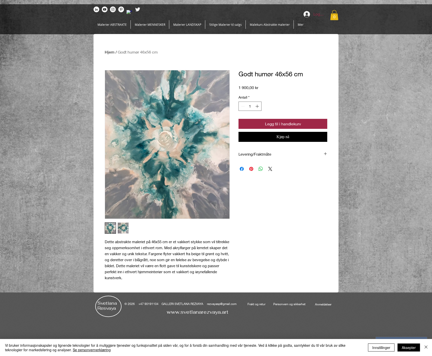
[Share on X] (270, 169)
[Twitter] (137, 9)
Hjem (109, 52)
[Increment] (257, 106)
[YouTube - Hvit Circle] (105, 9)
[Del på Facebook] (242, 169)
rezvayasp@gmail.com (221, 304)
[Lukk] (426, 347)
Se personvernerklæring (92, 349)
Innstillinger (381, 347)
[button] (334, 15)
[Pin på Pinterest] (251, 169)
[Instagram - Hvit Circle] (113, 9)
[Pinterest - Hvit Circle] (121, 9)
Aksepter (409, 347)
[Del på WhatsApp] (261, 169)
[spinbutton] (250, 106)
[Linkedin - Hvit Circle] (96, 9)
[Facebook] (129, 13)
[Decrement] (242, 106)
